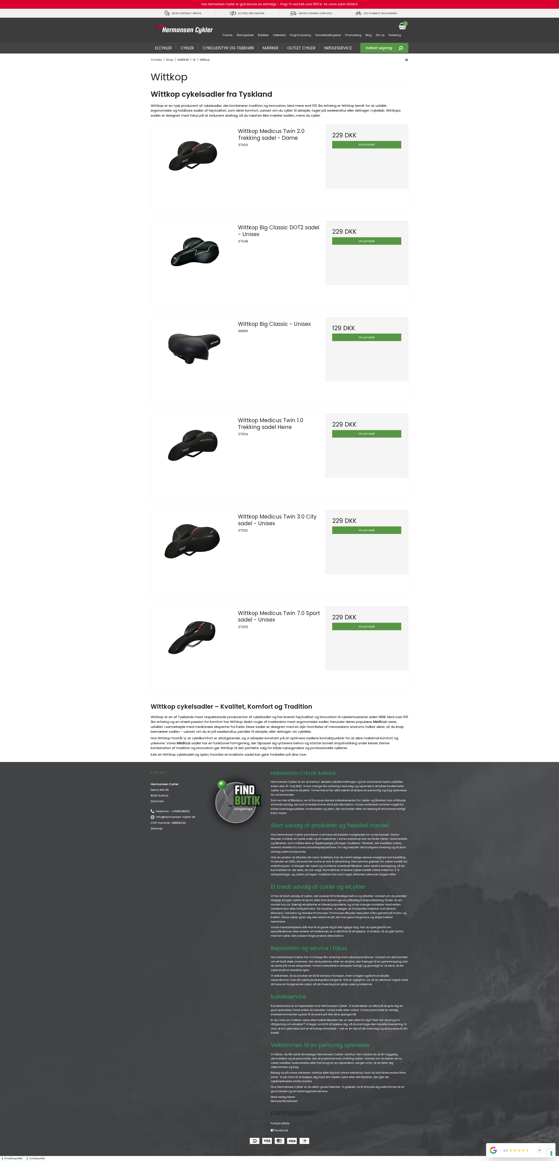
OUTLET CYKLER (301, 48)
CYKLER (187, 48)
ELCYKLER (163, 48)
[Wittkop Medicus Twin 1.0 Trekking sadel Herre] (192, 455)
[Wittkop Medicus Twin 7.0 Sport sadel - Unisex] (192, 648)
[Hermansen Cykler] (183, 29)
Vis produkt (367, 144)
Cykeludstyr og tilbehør (228, 48)
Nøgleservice (338, 48)
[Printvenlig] (406, 60)
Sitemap (157, 828)
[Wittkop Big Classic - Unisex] (192, 359)
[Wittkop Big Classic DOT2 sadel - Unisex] (192, 262)
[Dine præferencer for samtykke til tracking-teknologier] (551, 1153)
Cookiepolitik (37, 1158)
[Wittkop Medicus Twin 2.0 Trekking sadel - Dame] (192, 166)
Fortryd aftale (280, 1123)
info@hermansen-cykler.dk (175, 817)
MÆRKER (270, 48)
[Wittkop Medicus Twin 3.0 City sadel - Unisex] (192, 551)
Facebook (280, 1130)
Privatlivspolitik (13, 1158)
